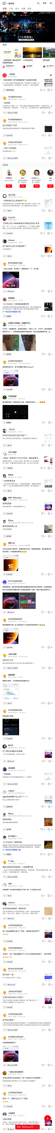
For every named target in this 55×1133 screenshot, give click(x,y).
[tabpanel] (27, 572)
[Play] (15, 412)
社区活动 (17, 56)
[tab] (5, 9)
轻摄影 (39, 56)
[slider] (8, 417)
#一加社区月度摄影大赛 (12, 312)
